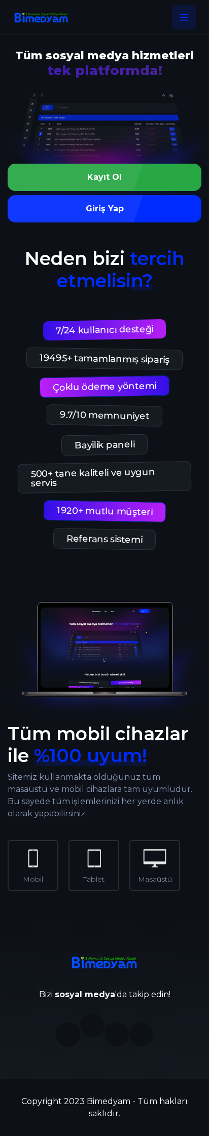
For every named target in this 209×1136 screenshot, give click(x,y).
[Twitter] (116, 1034)
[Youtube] (141, 1034)
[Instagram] (68, 1035)
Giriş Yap (105, 208)
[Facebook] (92, 1025)
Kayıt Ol (104, 177)
